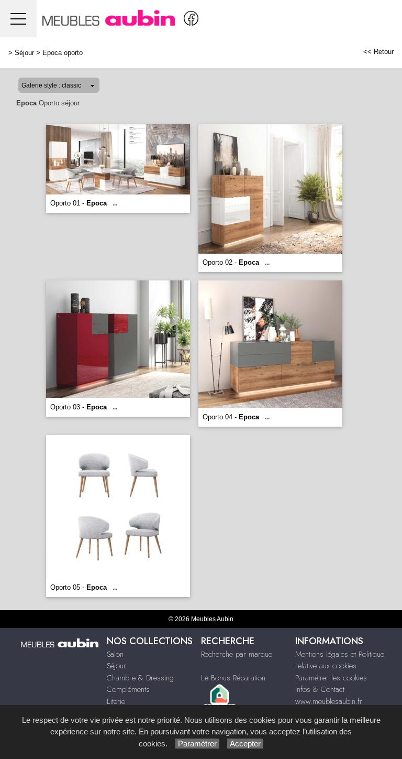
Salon (115, 654)
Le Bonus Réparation (233, 678)
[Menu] (18, 18)
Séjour (24, 53)
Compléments (128, 689)
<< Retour (378, 52)
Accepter (245, 743)
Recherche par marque (236, 654)
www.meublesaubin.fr (328, 701)
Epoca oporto (62, 53)
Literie (116, 701)
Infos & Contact (319, 689)
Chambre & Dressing (140, 678)
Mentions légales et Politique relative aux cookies (339, 660)
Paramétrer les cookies (331, 678)
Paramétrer (197, 743)
